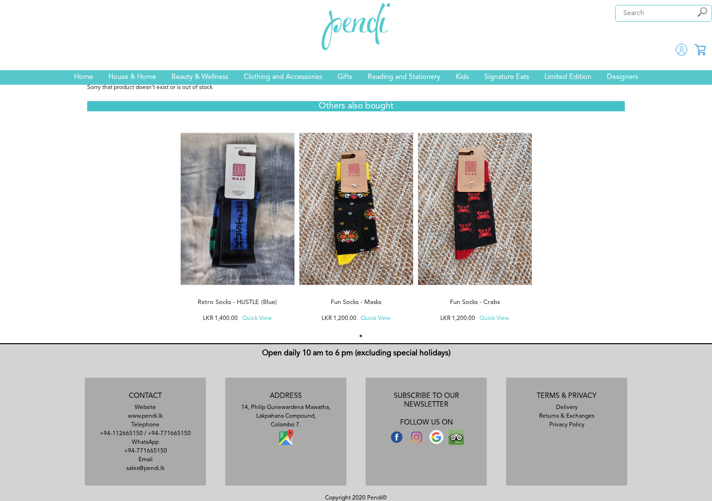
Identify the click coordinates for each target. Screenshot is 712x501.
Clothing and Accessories (283, 77)
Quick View (257, 318)
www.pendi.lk (145, 416)
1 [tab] (361, 336)
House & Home (132, 77)
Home (83, 77)
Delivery (567, 407)
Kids (462, 77)
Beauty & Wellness (199, 77)
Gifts (345, 77)
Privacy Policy (567, 425)
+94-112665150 (121, 434)
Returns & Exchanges (566, 416)
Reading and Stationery (404, 77)
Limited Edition (567, 77)
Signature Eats (506, 77)
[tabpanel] (237, 222)
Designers (622, 77)
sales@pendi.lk (145, 468)
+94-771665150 (169, 434)
